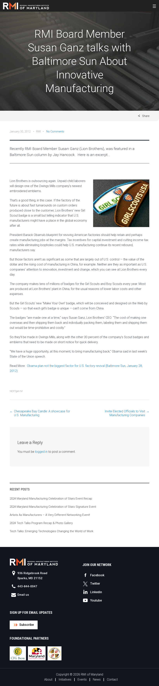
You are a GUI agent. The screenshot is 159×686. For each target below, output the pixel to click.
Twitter (95, 583)
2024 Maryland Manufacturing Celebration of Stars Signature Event (53, 506)
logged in (41, 452)
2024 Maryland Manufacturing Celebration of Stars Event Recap (51, 498)
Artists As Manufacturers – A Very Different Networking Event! (50, 515)
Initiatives (65, 679)
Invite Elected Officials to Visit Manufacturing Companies (125, 413)
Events (82, 679)
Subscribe (26, 625)
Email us (23, 594)
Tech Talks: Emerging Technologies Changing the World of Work (51, 531)
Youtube (96, 600)
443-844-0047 (27, 586)
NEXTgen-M (16, 391)
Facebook (97, 575)
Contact (112, 679)
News (97, 679)
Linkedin (96, 592)
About (48, 679)
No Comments (55, 131)
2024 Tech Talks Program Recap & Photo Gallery (41, 523)
